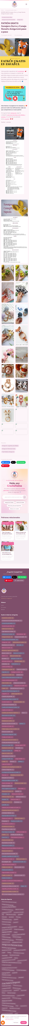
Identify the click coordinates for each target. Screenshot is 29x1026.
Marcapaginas (19, 939)
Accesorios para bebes (8, 623)
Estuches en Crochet (7, 726)
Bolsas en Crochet (7, 1000)
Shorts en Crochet (21, 859)
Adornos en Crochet (7, 628)
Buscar (3, 609)
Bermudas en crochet (7, 929)
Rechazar (16, 1022)
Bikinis (3, 993)
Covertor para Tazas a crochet (10, 699)
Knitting (20, 761)
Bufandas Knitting (7, 661)
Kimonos (12, 761)
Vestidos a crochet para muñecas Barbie (12, 880)
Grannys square (20, 745)
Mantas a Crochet (7, 932)
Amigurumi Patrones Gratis (8, 448)
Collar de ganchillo (16, 693)
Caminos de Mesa (7, 666)
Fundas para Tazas (6, 985)
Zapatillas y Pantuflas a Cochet (10, 888)
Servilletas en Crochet (8, 859)
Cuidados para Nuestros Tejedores (10, 712)
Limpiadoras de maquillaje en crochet (11, 767)
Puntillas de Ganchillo (16, 834)
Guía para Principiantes (7, 1013)
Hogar (3, 952)
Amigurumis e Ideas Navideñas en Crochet (11, 963)
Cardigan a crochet (16, 672)
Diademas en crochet (8, 720)
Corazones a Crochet (18, 912)
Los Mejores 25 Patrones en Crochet (11, 772)
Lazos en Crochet (6, 764)
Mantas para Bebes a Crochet (9, 1011)
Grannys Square (6, 972)
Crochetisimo (20, 71)
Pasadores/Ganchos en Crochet (10, 810)
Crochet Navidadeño (21, 970)
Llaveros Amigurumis (7, 769)
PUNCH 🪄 (5, 834)
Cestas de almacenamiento (9, 680)
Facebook (6, 462)
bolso (16, 1013)
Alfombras (21, 977)
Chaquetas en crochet (20, 685)
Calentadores (15, 664)
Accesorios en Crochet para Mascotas (11, 620)
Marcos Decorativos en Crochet (9, 902)
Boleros (4, 655)
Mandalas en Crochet (16, 775)
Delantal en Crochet (7, 718)
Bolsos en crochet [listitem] (14, 508)
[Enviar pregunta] (24, 497)
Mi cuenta (3, 607)
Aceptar (24, 1022)
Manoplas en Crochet (7, 777)
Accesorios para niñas (10, 10)
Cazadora (15, 922)
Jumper (4, 761)
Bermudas (20, 645)
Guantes (16, 919)
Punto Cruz (5, 837)
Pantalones (17, 802)
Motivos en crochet (17, 794)
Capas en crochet (21, 669)
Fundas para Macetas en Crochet (10, 742)
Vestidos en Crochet (7, 883)
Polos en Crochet (19, 818)
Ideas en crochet (7, 753)
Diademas (14, 972)
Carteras (19, 674)
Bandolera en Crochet (15, 1008)
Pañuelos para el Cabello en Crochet (11, 807)
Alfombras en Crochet (8, 634)
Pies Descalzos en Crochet (8, 815)
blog (17, 1005)
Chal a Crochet (6, 682)
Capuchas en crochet (11, 914)
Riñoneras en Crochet (7, 845)
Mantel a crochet (6, 785)
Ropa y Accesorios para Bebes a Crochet (12, 848)
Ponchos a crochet (16, 821)
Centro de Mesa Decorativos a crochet (11, 677)
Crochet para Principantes (9, 704)
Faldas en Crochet (6, 937)
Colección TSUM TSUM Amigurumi (10, 691)
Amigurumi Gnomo (7, 636)
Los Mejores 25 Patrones (7, 910)
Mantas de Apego (7, 783)
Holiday (17, 750)
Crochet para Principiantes (8, 970)
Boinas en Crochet (18, 653)
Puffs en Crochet (21, 832)
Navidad (5, 799)
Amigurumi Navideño (20, 636)
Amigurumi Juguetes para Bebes (10, 445)
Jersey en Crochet (7, 758)
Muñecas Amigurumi (7, 796)
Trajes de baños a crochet (8, 872)
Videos (23, 886)
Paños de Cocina (6, 802)
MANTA (16, 957)
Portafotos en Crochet (8, 826)
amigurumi (13, 113)
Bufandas (20, 915)
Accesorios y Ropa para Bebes (9, 907)
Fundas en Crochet (7, 737)
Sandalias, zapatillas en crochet (10, 856)
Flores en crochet (7, 731)
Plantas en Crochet (7, 818)
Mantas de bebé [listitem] (20, 502)
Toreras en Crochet (7, 869)
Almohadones (21, 634)
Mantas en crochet (20, 783)
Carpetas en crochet (8, 674)
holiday (9, 953)
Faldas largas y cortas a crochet (10, 729)
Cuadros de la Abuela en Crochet (10, 707)
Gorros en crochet (7, 745)
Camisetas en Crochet (8, 669)
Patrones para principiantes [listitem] (14, 505)
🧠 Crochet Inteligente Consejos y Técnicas (12, 894)
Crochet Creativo (6, 701)
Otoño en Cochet (15, 799)
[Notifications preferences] (3, 1023)
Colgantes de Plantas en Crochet (9, 967)
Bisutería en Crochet (6, 950)
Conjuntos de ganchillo (8, 696)
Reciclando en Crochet (8, 842)
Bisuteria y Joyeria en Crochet (9, 650)
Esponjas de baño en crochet (8, 960)
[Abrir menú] (26, 4)
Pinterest (6, 465)
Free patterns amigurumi (9, 734)
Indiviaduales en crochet (8, 756)
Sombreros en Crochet (19, 861)
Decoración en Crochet (7, 1005)
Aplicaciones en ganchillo (8, 940)
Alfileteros (16, 990)
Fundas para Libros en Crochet (9, 739)
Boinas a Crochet (17, 988)
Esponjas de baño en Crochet (9, 723)
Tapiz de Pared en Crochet (8, 864)
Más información (9, 1019)
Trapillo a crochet (7, 875)
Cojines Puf (4, 1008)
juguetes (7, 119)
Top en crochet (19, 867)
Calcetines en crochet (7, 958)
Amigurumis (20, 19)
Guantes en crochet (7, 747)
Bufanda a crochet (16, 658)
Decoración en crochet (8, 715)
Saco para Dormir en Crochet (9, 853)
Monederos (5, 794)
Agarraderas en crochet (8, 631)
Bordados (5, 658)
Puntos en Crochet (7, 840)
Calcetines (5, 664)
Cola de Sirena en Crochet (17, 688)
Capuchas (5, 672)
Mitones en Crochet (7, 791)
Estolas (22, 723)
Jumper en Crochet (6, 965)
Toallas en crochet (7, 867)
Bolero (20, 927)
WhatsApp (21, 462)
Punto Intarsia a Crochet (17, 837)
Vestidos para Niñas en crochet (10, 886)
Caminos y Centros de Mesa (18, 935)
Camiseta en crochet (6, 990)
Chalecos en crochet (19, 682)
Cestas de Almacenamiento (8, 995)
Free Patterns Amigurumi (8, 451)
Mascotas (4, 917)
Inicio (2, 10)
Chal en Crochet (11, 993)
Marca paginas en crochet (8, 788)
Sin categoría (6, 861)
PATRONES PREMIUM (7, 813)
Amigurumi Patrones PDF (7, 904)
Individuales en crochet (19, 952)
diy (3, 914)
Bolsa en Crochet (15, 655)
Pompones (5, 821)
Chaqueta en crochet (7, 920)
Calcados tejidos (19, 661)
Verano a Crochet (6, 878)
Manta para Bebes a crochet (9, 780)
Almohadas (4, 955)
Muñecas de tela (20, 796)
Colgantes (5, 693)
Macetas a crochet (6, 975)
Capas (15, 931)
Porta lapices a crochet (8, 823)
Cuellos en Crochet (7, 710)
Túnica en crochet (19, 875)
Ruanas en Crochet (7, 850)
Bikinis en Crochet (7, 647)
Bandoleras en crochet (8, 645)
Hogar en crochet (7, 750)
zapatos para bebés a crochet (10, 891)
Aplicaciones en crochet (19, 642)
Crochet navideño (19, 701)
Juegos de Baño (19, 758)
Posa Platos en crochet (8, 829)
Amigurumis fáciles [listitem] (9, 502)
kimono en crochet (17, 998)
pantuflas (5, 804)
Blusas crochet (6, 653)
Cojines (5, 688)
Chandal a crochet (7, 685)
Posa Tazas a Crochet (8, 832)
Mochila (18, 791)
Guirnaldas (19, 747)
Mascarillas (21, 788)
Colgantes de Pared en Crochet (9, 977)
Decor (24, 712)
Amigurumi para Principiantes (8, 19)
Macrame (5, 775)
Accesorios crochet (7, 617)
